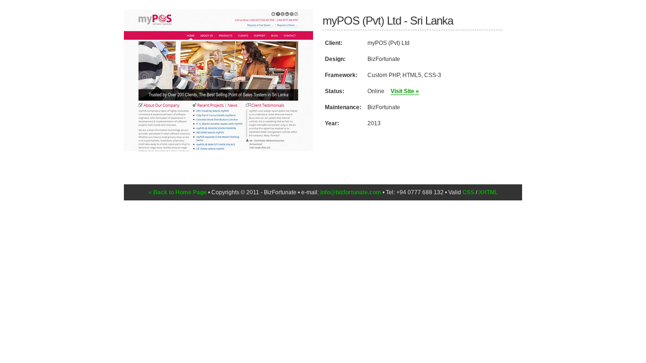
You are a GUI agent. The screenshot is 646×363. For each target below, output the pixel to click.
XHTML (488, 192)
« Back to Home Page (177, 192)
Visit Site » (405, 91)
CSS (468, 192)
